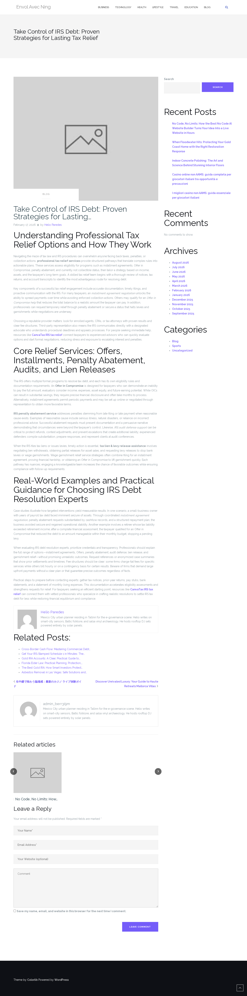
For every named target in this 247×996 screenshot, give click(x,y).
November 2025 (182, 304)
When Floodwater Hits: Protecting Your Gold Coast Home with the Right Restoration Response (201, 147)
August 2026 (180, 262)
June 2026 (179, 271)
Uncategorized (182, 350)
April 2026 (178, 281)
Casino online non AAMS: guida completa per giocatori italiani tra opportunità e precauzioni (201, 179)
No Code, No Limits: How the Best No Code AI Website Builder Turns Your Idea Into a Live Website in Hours (202, 128)
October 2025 (181, 308)
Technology (123, 7)
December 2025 (182, 299)
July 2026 (178, 267)
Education (191, 7)
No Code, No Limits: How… (36, 799)
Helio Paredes (53, 224)
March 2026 (179, 285)
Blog (207, 7)
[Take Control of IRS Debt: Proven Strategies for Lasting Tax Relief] (86, 138)
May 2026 (178, 276)
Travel (174, 7)
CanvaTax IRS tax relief (47, 334)
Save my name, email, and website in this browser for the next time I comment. (71, 911)
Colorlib (32, 979)
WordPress (61, 979)
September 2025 (183, 313)
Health (141, 7)
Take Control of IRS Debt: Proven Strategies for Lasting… (70, 212)
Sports (176, 345)
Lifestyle (157, 7)
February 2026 (181, 290)
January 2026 (181, 295)
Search (169, 79)
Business (103, 7)
